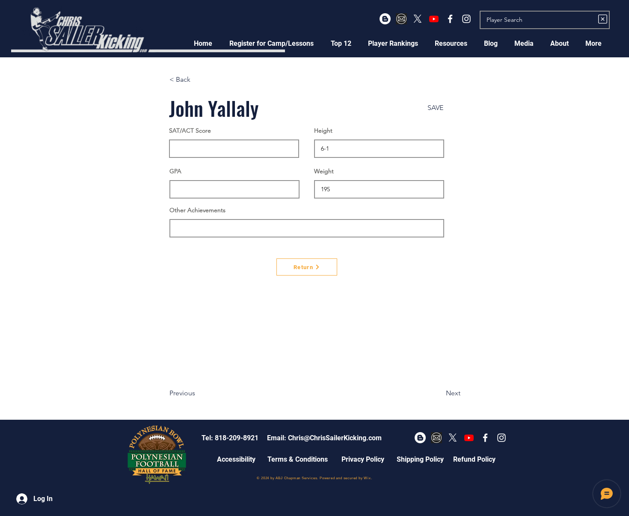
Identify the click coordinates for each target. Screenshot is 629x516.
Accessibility (236, 459)
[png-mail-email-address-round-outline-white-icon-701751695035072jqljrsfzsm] (401, 18)
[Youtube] (433, 18)
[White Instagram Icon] (466, 18)
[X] (417, 18)
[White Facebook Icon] (450, 18)
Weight (324, 171)
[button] (271, 43)
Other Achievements (197, 210)
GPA (175, 171)
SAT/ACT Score (190, 130)
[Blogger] (385, 18)
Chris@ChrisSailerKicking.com (335, 438)
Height (323, 130)
